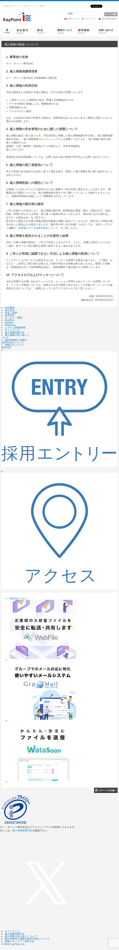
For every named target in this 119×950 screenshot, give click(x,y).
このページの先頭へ (106, 790)
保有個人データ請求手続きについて (38, 228)
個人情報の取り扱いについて (21, 936)
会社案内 (24, 32)
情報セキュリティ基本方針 (20, 941)
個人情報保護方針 (109, 19)
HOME (7, 32)
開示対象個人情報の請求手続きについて (27, 938)
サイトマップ (90, 19)
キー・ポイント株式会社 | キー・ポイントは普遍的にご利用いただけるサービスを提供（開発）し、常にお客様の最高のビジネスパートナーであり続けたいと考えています (16, 17)
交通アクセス (73, 19)
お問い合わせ (106, 32)
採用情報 (86, 32)
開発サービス (65, 32)
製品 (45, 32)
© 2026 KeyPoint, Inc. (13, 944)
